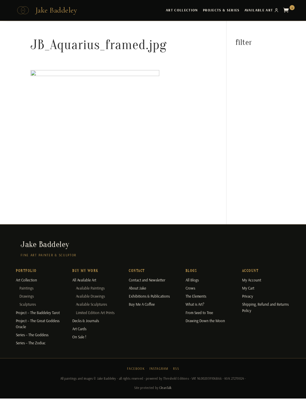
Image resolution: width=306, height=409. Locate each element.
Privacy (247, 296)
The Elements (196, 296)
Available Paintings (90, 288)
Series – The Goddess (32, 334)
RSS (176, 368)
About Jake (137, 288)
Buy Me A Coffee (142, 304)
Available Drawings (90, 296)
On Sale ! (79, 336)
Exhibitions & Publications (149, 296)
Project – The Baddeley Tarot (38, 312)
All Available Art (84, 280)
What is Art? (195, 304)
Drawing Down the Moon (205, 320)
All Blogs (192, 280)
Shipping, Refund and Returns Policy (265, 307)
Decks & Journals (85, 320)
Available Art (258, 10)
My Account (251, 280)
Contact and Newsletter (147, 280)
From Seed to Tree (199, 312)
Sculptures (27, 304)
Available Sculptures (91, 304)
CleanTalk (165, 388)
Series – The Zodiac (31, 342)
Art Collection (182, 10)
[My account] (276, 10)
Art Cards (79, 328)
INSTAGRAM (159, 368)
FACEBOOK (136, 368)
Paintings (26, 288)
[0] (287, 10)
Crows (190, 288)
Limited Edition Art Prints (95, 312)
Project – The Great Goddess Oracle (37, 323)
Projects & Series (221, 10)
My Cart (248, 288)
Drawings (26, 296)
